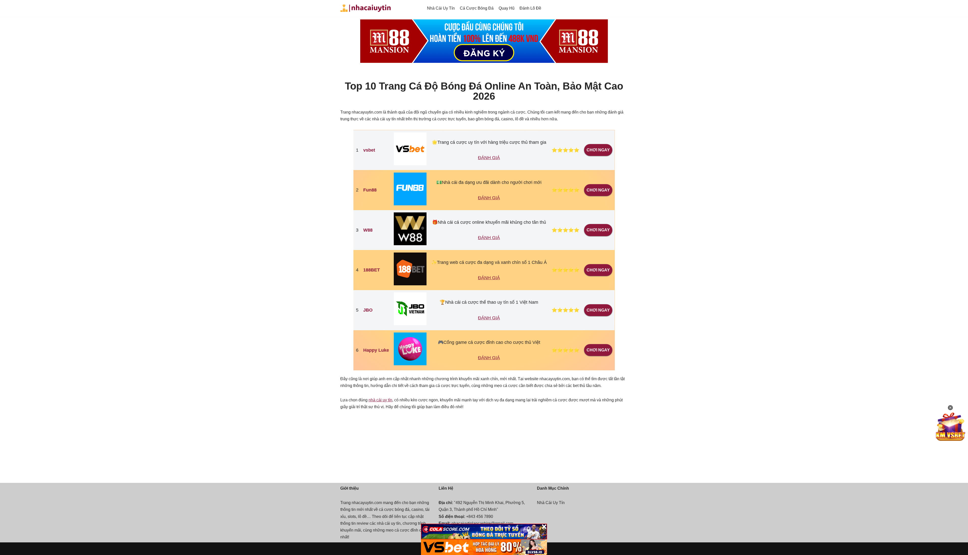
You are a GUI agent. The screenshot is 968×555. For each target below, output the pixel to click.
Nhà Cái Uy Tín (441, 8)
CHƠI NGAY (598, 150)
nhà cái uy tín (380, 400)
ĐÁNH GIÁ (489, 157)
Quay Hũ (507, 8)
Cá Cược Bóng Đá (477, 8)
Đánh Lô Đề (530, 8)
